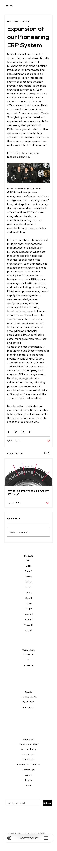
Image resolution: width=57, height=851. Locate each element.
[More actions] (48, 21)
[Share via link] (30, 431)
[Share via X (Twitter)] (15, 431)
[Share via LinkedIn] (22, 431)
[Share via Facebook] (8, 431)
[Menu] (46, 838)
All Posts (8, 5)
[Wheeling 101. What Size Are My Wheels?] (28, 472)
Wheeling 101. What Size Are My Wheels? (28, 492)
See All (47, 453)
